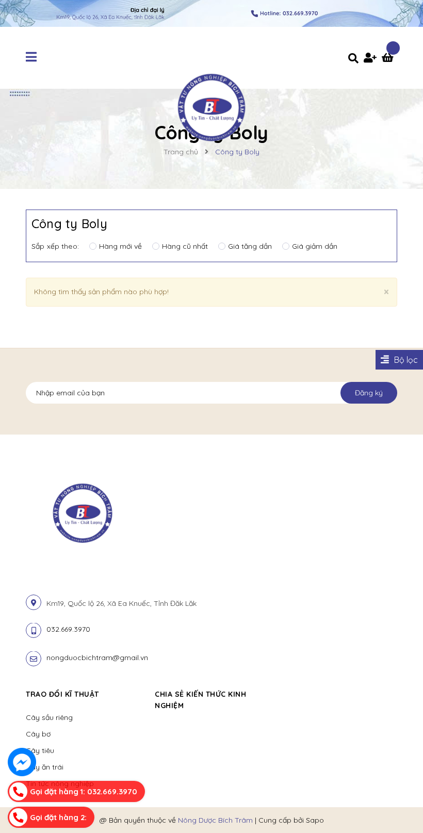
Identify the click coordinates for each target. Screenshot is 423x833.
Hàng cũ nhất (185, 246)
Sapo (315, 820)
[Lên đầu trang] (395, 808)
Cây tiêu (40, 750)
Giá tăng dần (250, 246)
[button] (287, 694)
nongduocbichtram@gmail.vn (97, 657)
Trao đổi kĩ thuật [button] (62, 694)
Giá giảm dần (314, 246)
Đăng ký (369, 392)
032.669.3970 (68, 629)
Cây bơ (38, 734)
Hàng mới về (120, 246)
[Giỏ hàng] (389, 59)
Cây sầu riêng (49, 717)
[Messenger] (22, 762)
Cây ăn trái (44, 767)
